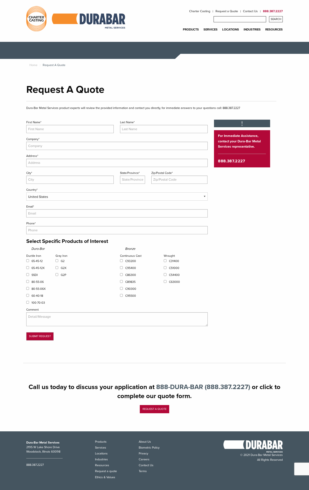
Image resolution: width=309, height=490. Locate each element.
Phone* (31, 223)
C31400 (174, 261)
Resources (102, 465)
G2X (63, 268)
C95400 (130, 268)
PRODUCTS (191, 29)
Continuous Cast (130, 256)
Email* (30, 206)
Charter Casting (199, 11)
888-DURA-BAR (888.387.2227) (203, 387)
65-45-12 (37, 261)
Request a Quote (226, 11)
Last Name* (127, 122)
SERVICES (210, 29)
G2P (63, 275)
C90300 (130, 289)
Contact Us (250, 11)
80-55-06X (39, 289)
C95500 (130, 296)
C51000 (174, 268)
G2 (63, 261)
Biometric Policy (149, 447)
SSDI (35, 275)
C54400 (174, 275)
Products (101, 442)
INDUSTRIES (252, 29)
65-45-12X (38, 268)
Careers (144, 459)
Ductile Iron (33, 256)
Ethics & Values (105, 477)
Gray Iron (61, 256)
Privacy (143, 453)
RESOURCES (274, 29)
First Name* (33, 122)
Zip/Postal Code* (162, 173)
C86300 (130, 275)
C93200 (130, 261)
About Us (145, 442)
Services (100, 447)
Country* (32, 190)
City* (29, 173)
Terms (143, 471)
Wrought (169, 256)
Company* (33, 139)
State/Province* (130, 173)
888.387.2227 (273, 11)
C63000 (174, 282)
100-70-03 (38, 303)
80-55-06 (38, 282)
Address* (32, 156)
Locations (101, 453)
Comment (32, 309)
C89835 (130, 282)
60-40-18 (37, 296)
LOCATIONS (230, 29)
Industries (101, 459)
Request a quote (154, 409)
